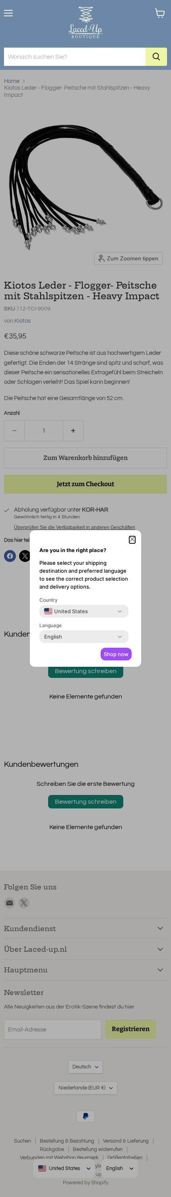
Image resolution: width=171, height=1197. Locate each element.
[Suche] (156, 57)
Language (50, 625)
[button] (132, 539)
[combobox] (66, 611)
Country (48, 600)
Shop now (116, 654)
